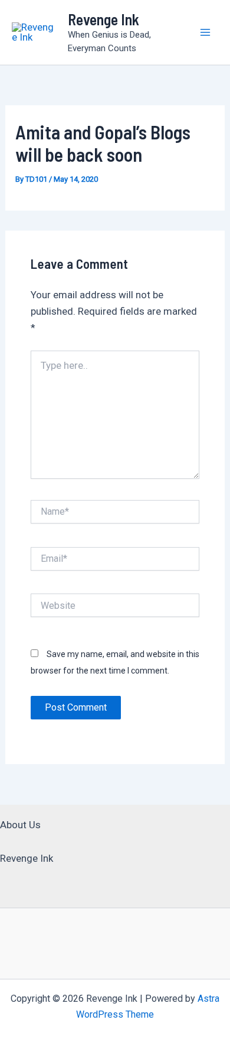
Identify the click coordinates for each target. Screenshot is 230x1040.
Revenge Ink (103, 19)
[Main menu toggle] (205, 32)
